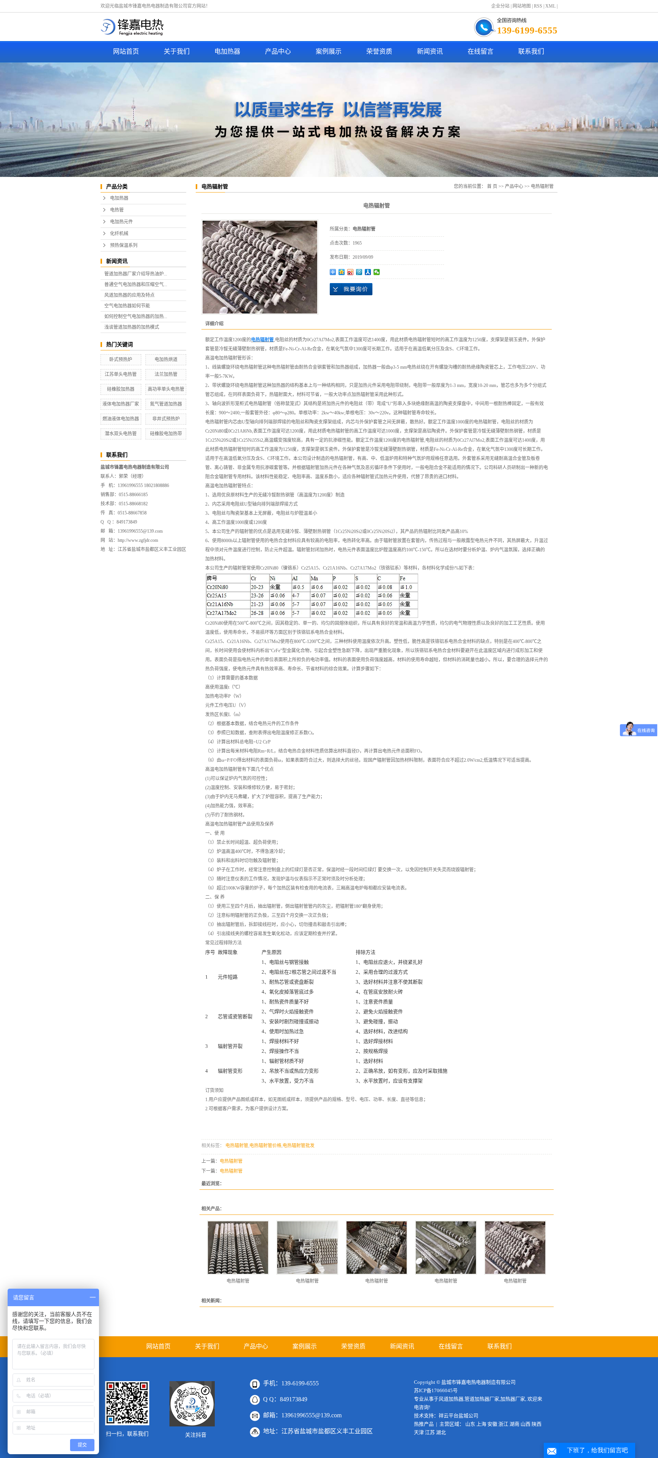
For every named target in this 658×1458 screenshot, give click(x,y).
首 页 (492, 186)
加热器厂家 (512, 1399)
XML (550, 6)
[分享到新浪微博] (350, 272)
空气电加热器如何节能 (127, 306)
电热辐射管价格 (265, 1145)
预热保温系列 (123, 245)
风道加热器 (451, 1399)
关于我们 (177, 51)
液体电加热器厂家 (120, 404)
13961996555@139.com (140, 531)
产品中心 (278, 51)
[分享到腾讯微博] (359, 272)
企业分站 (500, 6)
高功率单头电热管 (166, 389)
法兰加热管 (166, 374)
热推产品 (424, 1424)
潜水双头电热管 (121, 433)
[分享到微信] (377, 272)
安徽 (492, 1424)
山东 (470, 1424)
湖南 (514, 1424)
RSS (538, 6)
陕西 (536, 1424)
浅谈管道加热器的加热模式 (131, 327)
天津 (419, 1432)
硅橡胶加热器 (120, 389)
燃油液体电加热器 (120, 419)
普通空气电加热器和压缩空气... (135, 284)
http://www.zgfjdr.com (138, 540)
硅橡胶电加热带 (166, 433)
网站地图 (522, 6)
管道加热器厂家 (482, 1399)
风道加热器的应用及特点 (129, 295)
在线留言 (481, 51)
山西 (525, 1424)
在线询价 (351, 289)
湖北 (441, 1432)
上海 (481, 1424)
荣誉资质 (379, 51)
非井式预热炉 (166, 419)
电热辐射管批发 (299, 1145)
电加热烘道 (166, 359)
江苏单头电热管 (121, 374)
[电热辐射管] (238, 1248)
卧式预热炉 (120, 359)
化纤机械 (119, 233)
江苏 (430, 1432)
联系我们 (531, 51)
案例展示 (329, 51)
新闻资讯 (430, 51)
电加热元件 (121, 221)
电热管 (117, 210)
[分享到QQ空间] (342, 272)
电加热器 (227, 51)
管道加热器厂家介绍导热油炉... (135, 274)
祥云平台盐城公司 (458, 1415)
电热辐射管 (542, 186)
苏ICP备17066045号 (436, 1390)
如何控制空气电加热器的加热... (135, 316)
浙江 (503, 1424)
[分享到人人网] (368, 272)
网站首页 (126, 51)
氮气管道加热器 (166, 404)
